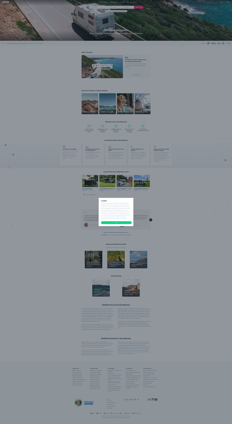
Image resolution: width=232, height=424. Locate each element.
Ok (116, 222)
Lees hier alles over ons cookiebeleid (118, 218)
